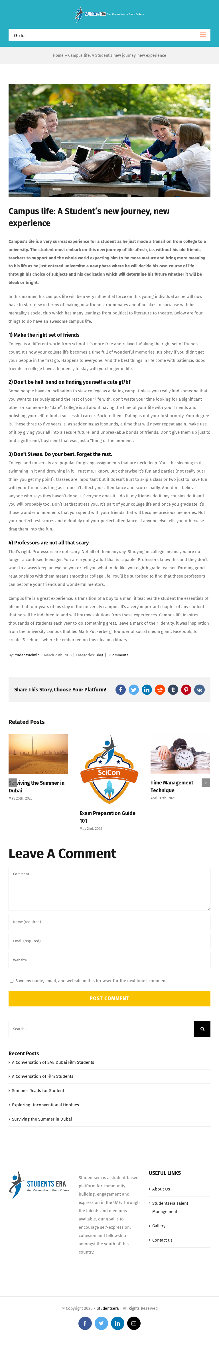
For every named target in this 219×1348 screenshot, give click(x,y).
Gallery (158, 1225)
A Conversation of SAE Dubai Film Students (53, 1062)
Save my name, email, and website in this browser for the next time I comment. (91, 980)
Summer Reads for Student (38, 1090)
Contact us (162, 1240)
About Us (161, 1189)
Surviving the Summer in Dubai (42, 1119)
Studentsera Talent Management (170, 1207)
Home (58, 55)
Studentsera (108, 1308)
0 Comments (118, 655)
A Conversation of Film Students (42, 1076)
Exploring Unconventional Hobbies (45, 1104)
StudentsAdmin (26, 655)
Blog (99, 655)
